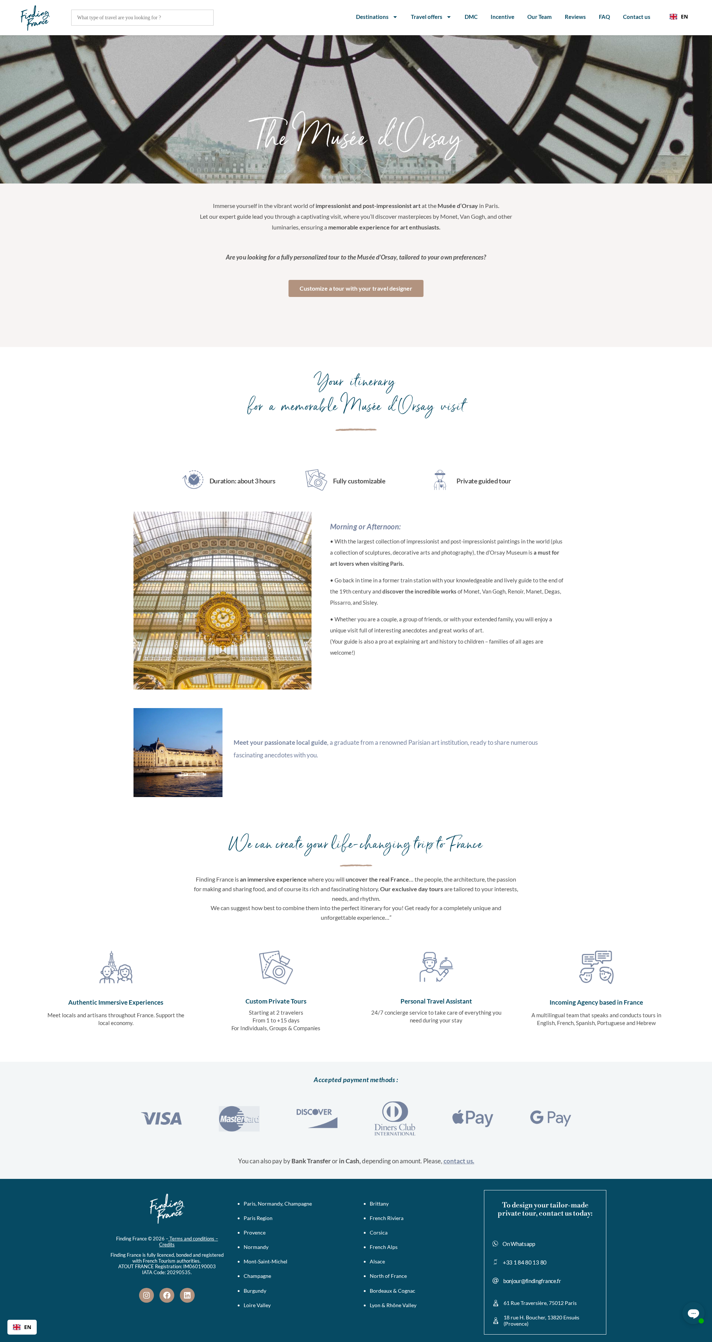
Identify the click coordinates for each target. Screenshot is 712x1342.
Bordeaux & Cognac (392, 1291)
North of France (388, 1276)
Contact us (636, 16)
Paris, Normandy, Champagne (278, 1203)
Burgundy (255, 1291)
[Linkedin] (187, 1295)
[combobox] (679, 16)
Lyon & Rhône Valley (393, 1305)
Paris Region (258, 1218)
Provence (255, 1232)
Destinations (372, 16)
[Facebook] (166, 1295)
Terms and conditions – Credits (188, 1241)
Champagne (257, 1276)
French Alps (384, 1247)
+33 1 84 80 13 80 (525, 1262)
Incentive (502, 16)
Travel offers (426, 16)
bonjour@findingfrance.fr (532, 1280)
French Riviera (386, 1218)
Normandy (256, 1247)
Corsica (379, 1232)
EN (684, 16)
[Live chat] (693, 1313)
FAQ (604, 16)
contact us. (459, 1161)
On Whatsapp (518, 1243)
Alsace (377, 1261)
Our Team (539, 16)
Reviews (575, 16)
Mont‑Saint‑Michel (265, 1261)
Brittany (379, 1203)
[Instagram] (146, 1295)
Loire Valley (257, 1305)
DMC (471, 16)
